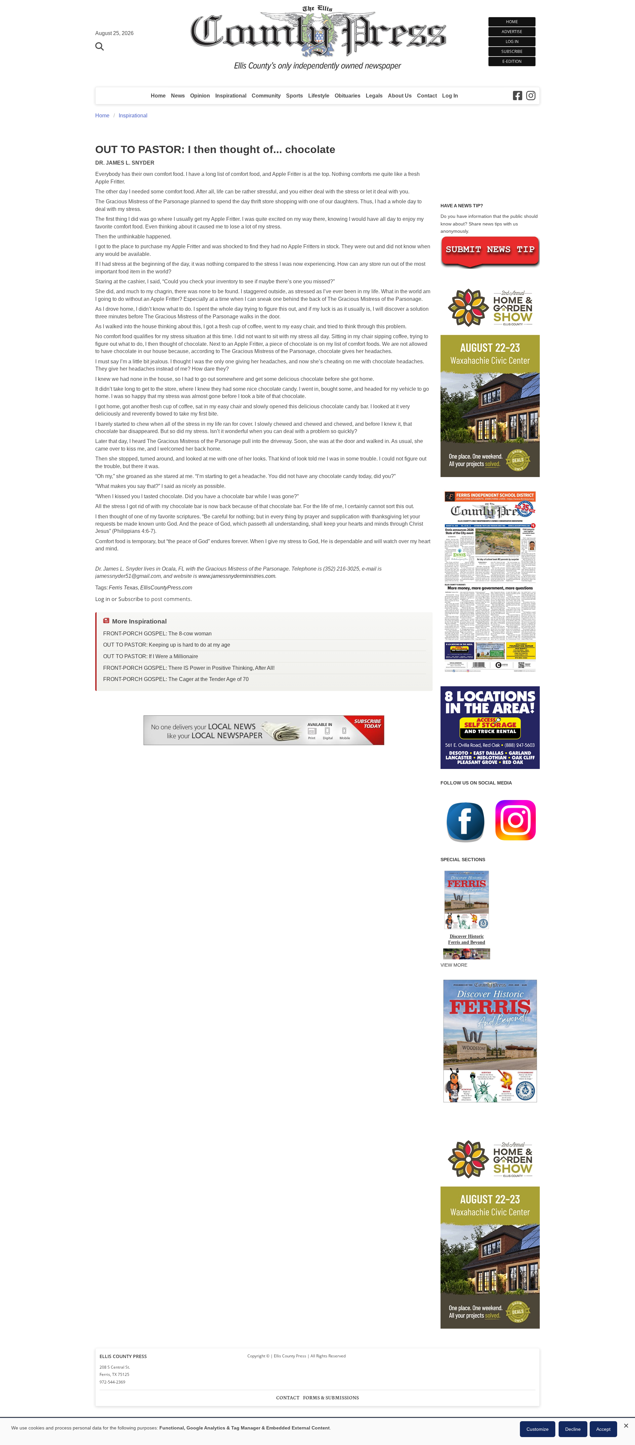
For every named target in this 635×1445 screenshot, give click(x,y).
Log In (512, 41)
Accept (603, 1429)
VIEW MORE (454, 965)
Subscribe (512, 51)
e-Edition (512, 61)
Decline (573, 1429)
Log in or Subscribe (119, 599)
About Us (400, 96)
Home (512, 21)
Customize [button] (538, 1429)
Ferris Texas (123, 587)
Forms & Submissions (331, 1398)
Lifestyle (318, 96)
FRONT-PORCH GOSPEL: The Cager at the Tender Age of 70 (176, 679)
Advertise (512, 31)
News (178, 96)
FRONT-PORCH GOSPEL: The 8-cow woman (157, 633)
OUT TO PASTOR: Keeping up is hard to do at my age (166, 645)
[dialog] (317, 1431)
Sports (294, 96)
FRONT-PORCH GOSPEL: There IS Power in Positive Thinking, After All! (189, 668)
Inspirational (230, 96)
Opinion (200, 96)
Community (266, 96)
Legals (374, 96)
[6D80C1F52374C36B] (490, 1103)
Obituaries (347, 96)
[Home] (317, 40)
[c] (490, 1229)
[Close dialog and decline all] (626, 1425)
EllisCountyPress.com (166, 587)
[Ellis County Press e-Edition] (490, 674)
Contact (427, 96)
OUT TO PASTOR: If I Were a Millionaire (150, 656)
